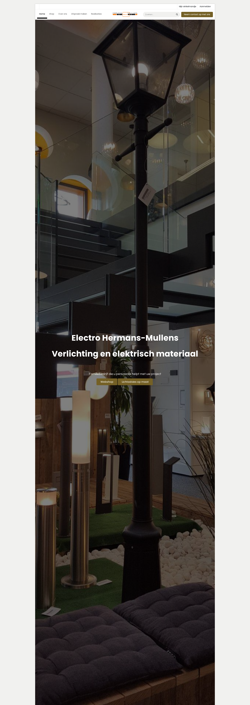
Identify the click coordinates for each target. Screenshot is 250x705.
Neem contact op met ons (197, 14)
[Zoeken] (176, 14)
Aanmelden (205, 6)
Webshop (107, 382)
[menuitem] (42, 14)
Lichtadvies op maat (135, 382)
